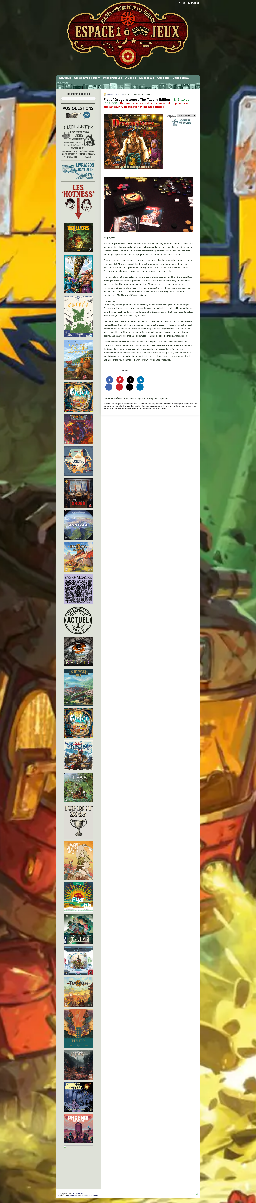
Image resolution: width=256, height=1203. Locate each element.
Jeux (121, 95)
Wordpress (72, 1196)
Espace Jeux (112, 95)
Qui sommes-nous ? (87, 77)
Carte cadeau (181, 77)
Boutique (65, 77)
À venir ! (130, 77)
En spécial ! (146, 77)
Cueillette (163, 77)
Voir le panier (190, 2)
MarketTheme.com (90, 1196)
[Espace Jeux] (127, 35)
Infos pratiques (112, 77)
